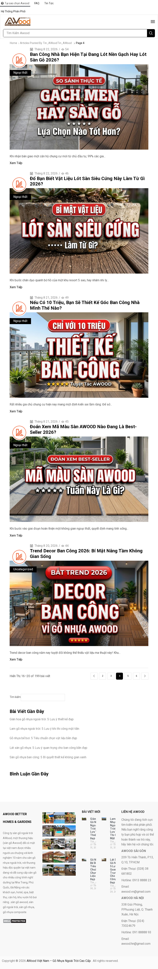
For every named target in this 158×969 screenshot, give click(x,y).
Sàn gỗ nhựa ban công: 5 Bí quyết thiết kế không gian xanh (48, 757)
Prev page (94, 676)
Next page (144, 676)
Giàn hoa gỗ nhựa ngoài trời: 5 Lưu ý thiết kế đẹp (42, 719)
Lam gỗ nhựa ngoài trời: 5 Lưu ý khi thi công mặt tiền (44, 729)
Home (13, 43)
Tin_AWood (50, 43)
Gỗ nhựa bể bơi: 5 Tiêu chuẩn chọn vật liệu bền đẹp (43, 738)
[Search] (151, 33)
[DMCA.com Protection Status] (14, 921)
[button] (153, 21)
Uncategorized (23, 569)
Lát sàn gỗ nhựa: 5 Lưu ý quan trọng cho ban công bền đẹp (48, 748)
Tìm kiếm (15, 697)
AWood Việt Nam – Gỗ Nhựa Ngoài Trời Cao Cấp (59, 961)
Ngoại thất (20, 72)
